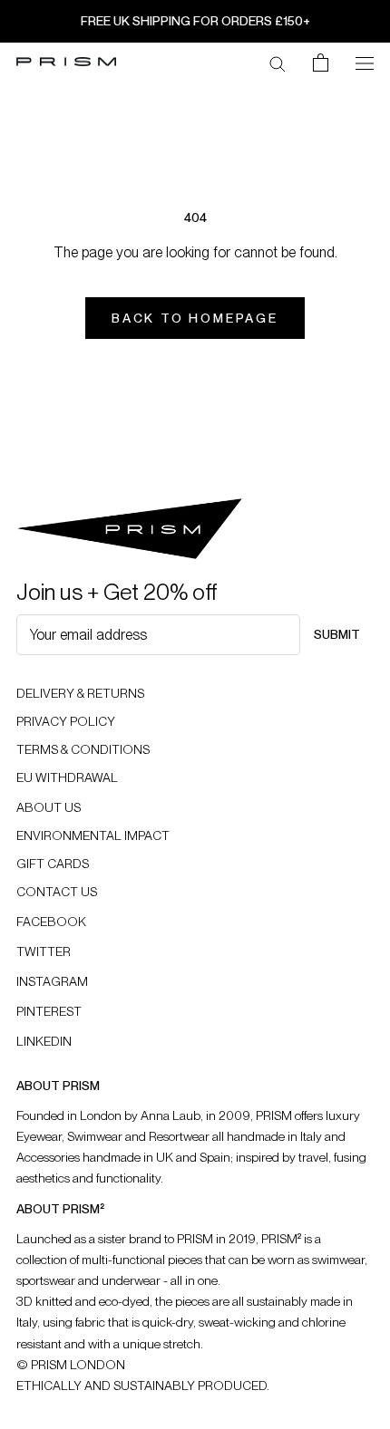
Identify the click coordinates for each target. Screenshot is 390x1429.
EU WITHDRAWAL (67, 777)
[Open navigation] (365, 61)
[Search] (277, 62)
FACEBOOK (51, 921)
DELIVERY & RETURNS (80, 693)
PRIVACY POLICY (65, 721)
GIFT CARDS (52, 863)
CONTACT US (56, 891)
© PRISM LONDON (70, 1364)
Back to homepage (195, 318)
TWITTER (43, 951)
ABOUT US (48, 807)
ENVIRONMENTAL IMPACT (93, 835)
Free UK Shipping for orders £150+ (195, 21)
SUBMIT (337, 634)
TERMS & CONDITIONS (83, 749)
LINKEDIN (44, 1041)
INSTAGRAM (52, 981)
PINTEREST (49, 1011)
